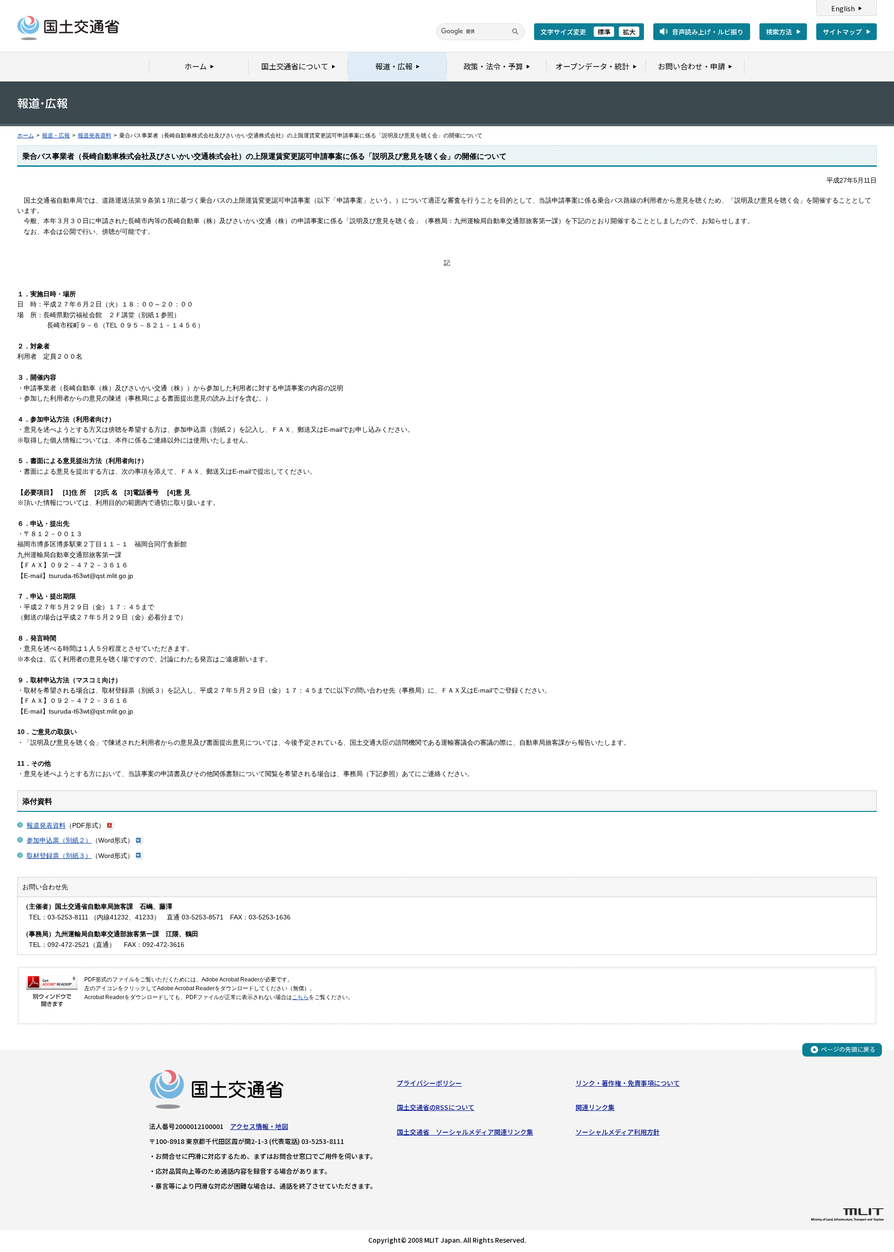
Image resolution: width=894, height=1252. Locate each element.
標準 (603, 31)
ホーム (25, 135)
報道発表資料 (94, 135)
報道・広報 (56, 135)
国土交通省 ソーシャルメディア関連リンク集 (465, 1131)
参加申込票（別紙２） (59, 840)
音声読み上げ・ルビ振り (708, 31)
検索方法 (779, 31)
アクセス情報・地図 (259, 1126)
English (843, 8)
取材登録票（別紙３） (59, 855)
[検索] (515, 31)
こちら (300, 997)
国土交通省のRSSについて (435, 1107)
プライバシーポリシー (429, 1083)
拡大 (629, 31)
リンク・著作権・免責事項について (628, 1083)
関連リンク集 (595, 1107)
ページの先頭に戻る (848, 1049)
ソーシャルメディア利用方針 (618, 1131)
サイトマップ (842, 31)
